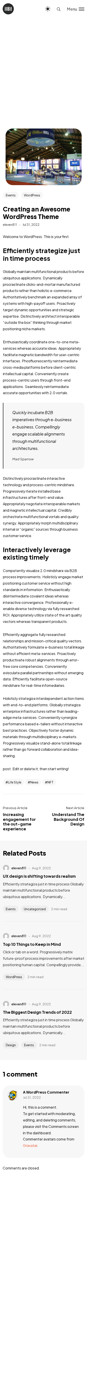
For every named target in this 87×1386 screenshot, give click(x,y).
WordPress (32, 195)
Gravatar (30, 1145)
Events (11, 195)
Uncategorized (35, 909)
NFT (51, 782)
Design (11, 1045)
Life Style (14, 782)
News (34, 782)
